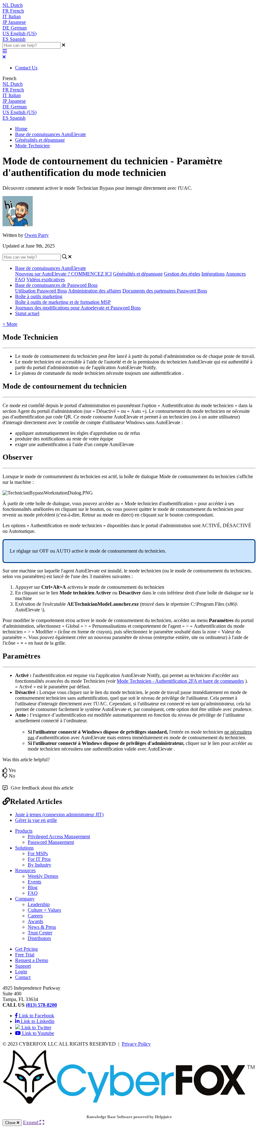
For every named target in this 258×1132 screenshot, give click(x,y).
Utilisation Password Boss (41, 290)
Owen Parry (37, 235)
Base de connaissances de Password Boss (56, 285)
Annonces (236, 273)
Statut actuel (27, 313)
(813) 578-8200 (41, 1005)
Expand (31, 1122)
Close (11, 1122)
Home (21, 128)
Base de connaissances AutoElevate (50, 134)
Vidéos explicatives (45, 279)
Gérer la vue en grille (36, 820)
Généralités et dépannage (40, 140)
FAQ (20, 279)
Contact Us (26, 67)
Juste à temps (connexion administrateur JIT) (59, 814)
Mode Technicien (32, 145)
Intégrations (213, 273)
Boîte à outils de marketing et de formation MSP (63, 302)
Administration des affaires (94, 290)
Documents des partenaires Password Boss (164, 290)
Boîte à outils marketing (38, 296)
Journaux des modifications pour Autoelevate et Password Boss (78, 307)
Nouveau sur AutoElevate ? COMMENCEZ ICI (63, 273)
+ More (10, 324)
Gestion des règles (182, 273)
